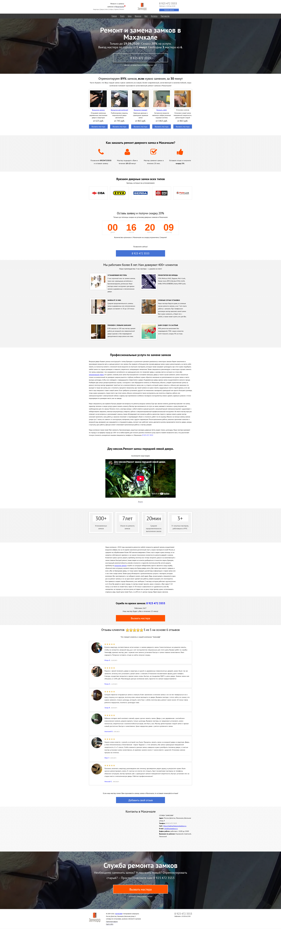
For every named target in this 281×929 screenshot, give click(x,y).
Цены (129, 16)
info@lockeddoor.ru (171, 829)
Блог (146, 16)
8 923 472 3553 (140, 58)
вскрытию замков (120, 566)
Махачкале (119, 6)
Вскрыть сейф (162, 110)
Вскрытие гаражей (140, 110)
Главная (114, 16)
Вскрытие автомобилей (119, 110)
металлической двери (96, 375)
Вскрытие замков (98, 110)
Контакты (154, 16)
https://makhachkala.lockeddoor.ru (174, 826)
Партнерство (165, 16)
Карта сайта (109, 924)
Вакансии (138, 16)
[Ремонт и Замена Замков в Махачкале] (142, 6)
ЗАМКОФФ (118, 914)
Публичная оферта (112, 922)
